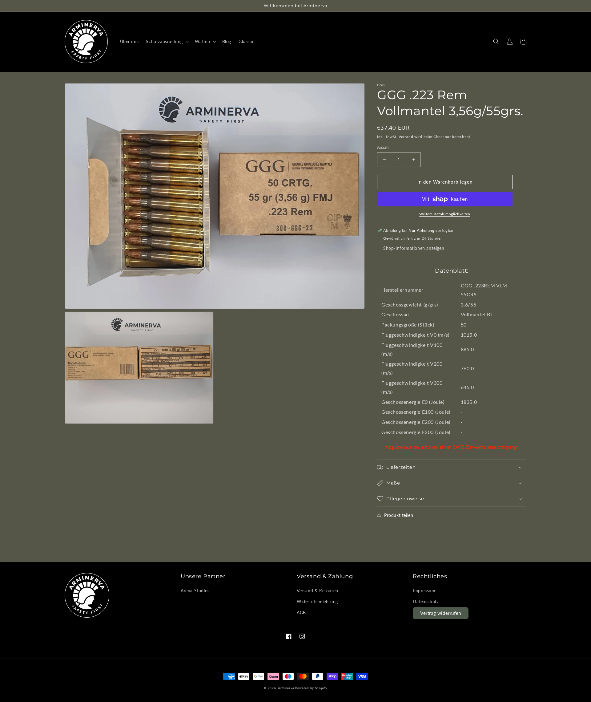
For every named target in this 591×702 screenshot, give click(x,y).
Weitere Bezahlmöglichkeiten (444, 214)
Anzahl (383, 147)
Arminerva (286, 688)
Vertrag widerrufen (440, 613)
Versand (406, 136)
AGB (301, 612)
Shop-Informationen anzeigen (413, 248)
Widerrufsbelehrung (317, 601)
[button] (166, 41)
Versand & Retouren (317, 590)
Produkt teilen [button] (398, 515)
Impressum (424, 590)
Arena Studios (195, 590)
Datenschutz (426, 601)
